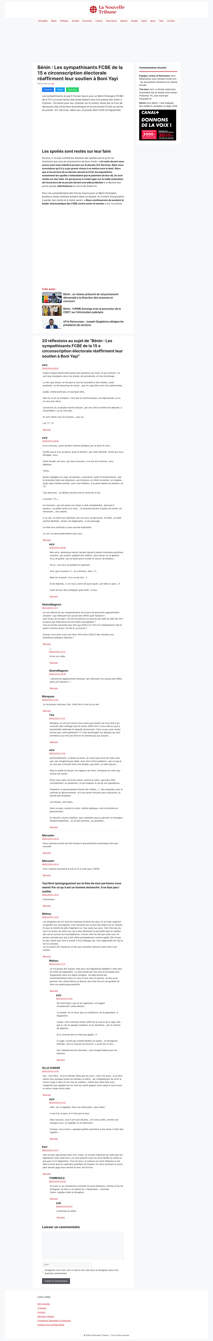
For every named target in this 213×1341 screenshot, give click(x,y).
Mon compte (43, 1304)
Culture (98, 21)
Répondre (47, 430)
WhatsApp (72, 90)
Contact (171, 21)
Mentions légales (45, 1316)
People (134, 21)
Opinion (124, 21)
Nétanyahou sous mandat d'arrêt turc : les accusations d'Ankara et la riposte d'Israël (158, 82)
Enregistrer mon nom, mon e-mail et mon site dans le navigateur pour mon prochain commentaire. (81, 1272)
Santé (144, 21)
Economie (87, 21)
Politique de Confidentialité (50, 1325)
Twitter (60, 90)
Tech (161, 21)
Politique (64, 21)
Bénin (54, 21)
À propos (41, 1308)
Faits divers (111, 21)
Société (75, 21)
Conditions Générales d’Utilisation (54, 1320)
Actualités (43, 21)
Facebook (48, 90)
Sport (153, 21)
